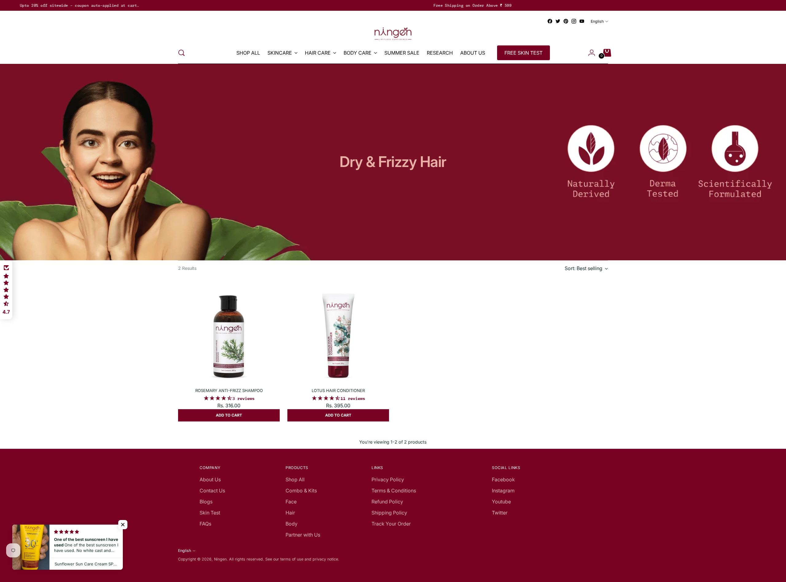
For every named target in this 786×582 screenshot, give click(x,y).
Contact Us (212, 490)
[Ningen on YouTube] (582, 21)
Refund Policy (387, 502)
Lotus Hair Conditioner (338, 390)
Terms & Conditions (394, 490)
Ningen (220, 559)
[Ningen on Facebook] (550, 21)
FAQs (205, 524)
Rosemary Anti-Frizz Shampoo (229, 390)
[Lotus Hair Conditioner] (338, 332)
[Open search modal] (181, 53)
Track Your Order (391, 524)
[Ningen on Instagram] (574, 21)
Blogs (206, 502)
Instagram (503, 490)
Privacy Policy (388, 479)
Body (292, 524)
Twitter (500, 513)
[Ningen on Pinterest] (566, 21)
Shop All (295, 479)
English (597, 21)
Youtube (501, 502)
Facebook (503, 479)
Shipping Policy (389, 513)
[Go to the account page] (589, 53)
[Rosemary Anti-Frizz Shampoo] (229, 332)
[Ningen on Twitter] (558, 21)
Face (291, 502)
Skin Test (210, 513)
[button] (122, 524)
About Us (210, 479)
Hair (290, 513)
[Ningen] (393, 33)
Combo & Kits (301, 490)
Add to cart (229, 415)
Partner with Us (303, 535)
